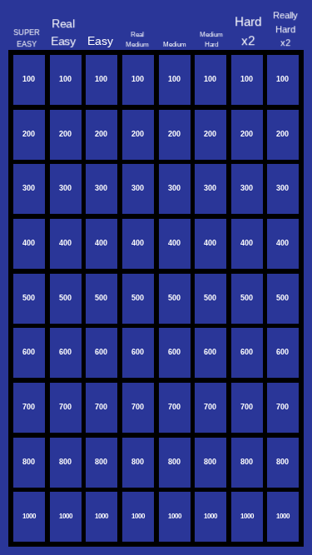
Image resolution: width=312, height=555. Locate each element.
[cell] (29, 79)
